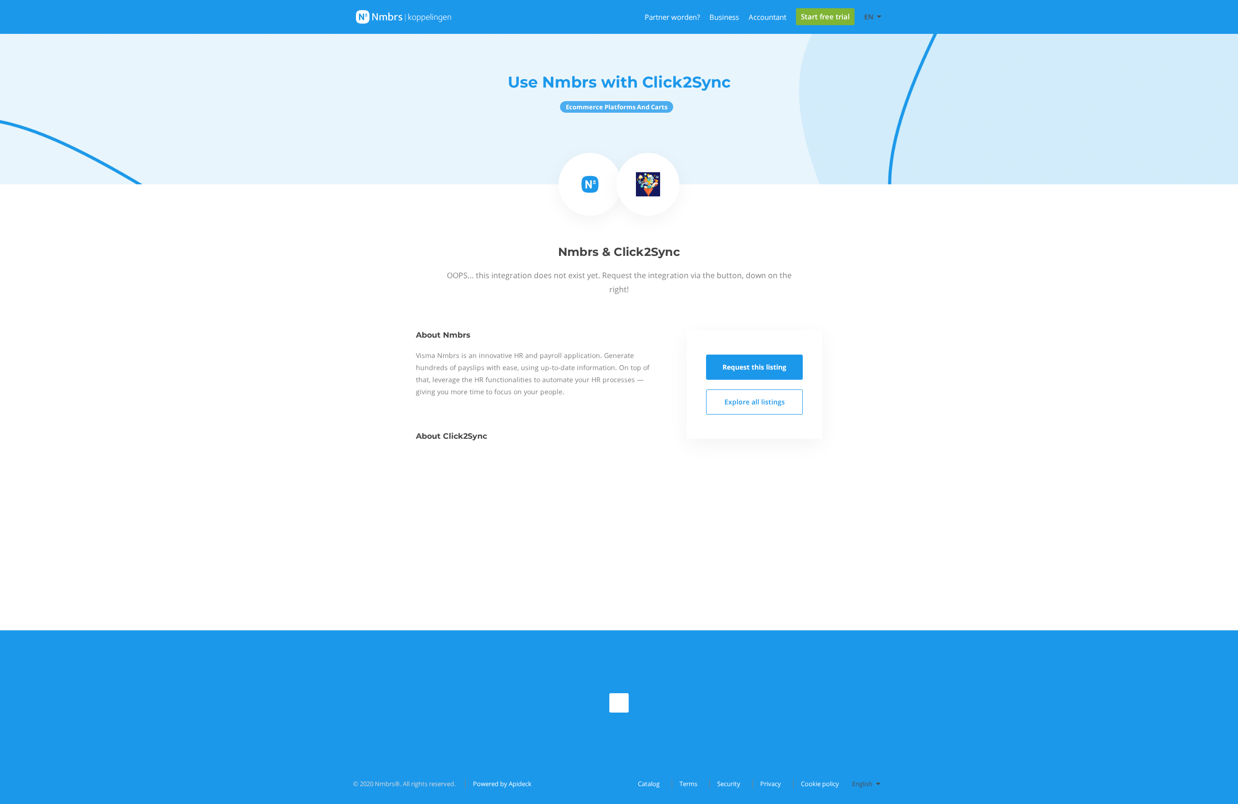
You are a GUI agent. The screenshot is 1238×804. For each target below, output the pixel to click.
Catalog (649, 783)
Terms (688, 783)
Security (728, 783)
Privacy (770, 783)
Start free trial (825, 16)
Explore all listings (754, 401)
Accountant (767, 17)
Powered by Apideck (502, 783)
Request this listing (754, 367)
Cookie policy (820, 783)
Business (724, 17)
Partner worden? (672, 17)
